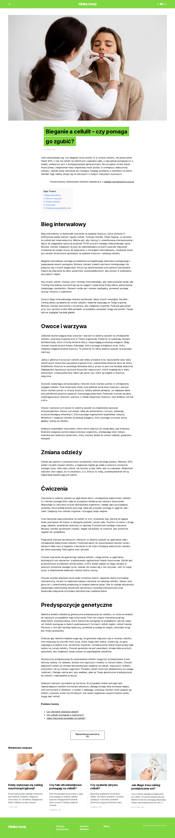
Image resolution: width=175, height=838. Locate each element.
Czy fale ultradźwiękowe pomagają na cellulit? (65, 786)
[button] (11, 4)
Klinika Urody (87, 4)
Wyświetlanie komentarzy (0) (87, 735)
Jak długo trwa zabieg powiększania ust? (145, 786)
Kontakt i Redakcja (84, 827)
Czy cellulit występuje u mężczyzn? (65, 715)
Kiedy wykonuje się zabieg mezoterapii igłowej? (25, 786)
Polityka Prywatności (62, 827)
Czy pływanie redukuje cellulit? (62, 711)
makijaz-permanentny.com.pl (119, 181)
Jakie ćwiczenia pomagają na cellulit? (65, 718)
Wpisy (106, 826)
